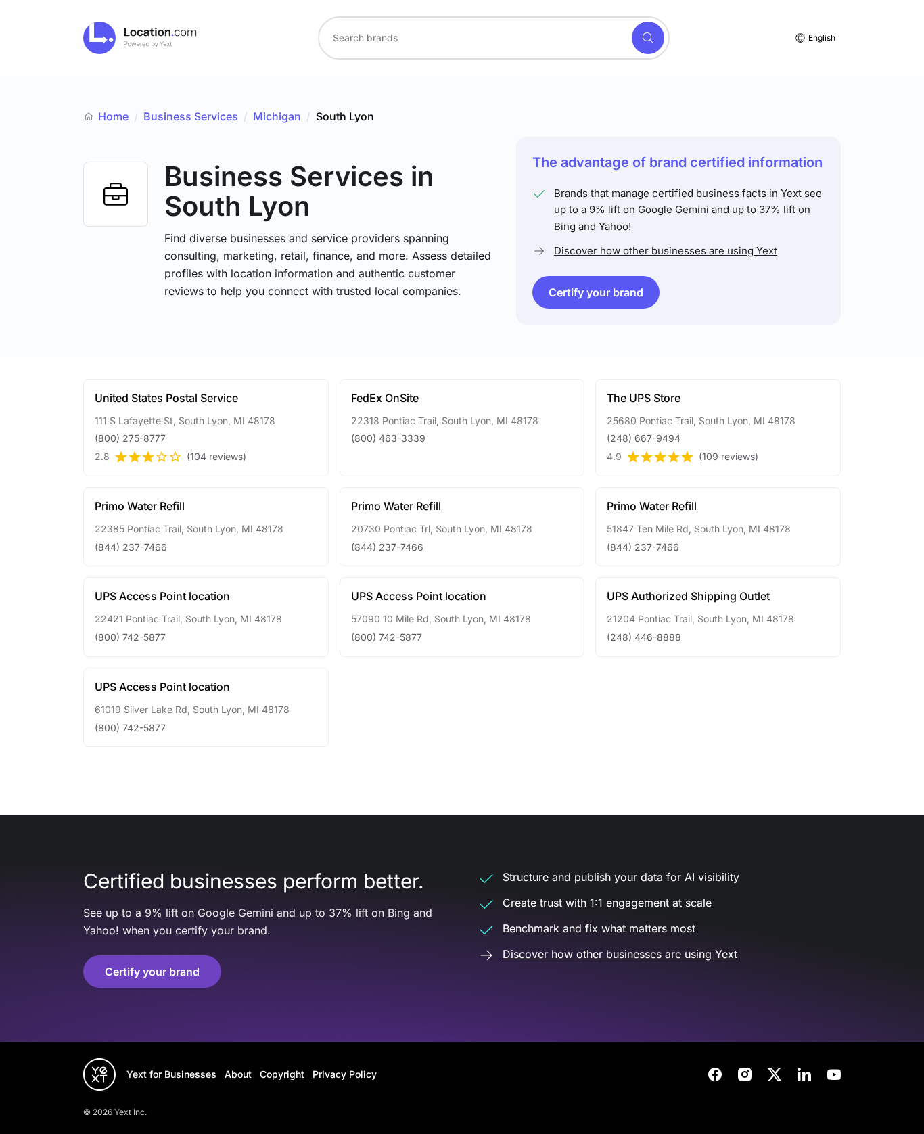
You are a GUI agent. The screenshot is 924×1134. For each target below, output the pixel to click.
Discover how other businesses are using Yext (665, 250)
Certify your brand (596, 292)
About (238, 1074)
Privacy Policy (345, 1074)
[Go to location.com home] (140, 38)
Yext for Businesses (171, 1074)
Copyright (282, 1074)
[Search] (648, 38)
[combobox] (494, 38)
